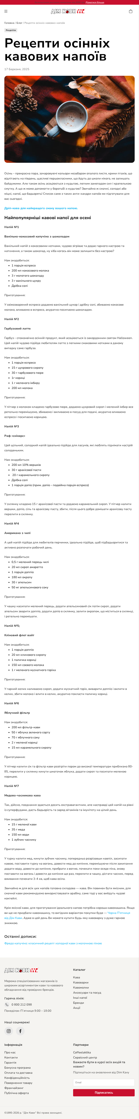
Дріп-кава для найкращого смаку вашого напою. (41, 208)
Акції (76, 1008)
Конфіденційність (17, 1078)
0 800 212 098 (22, 1005)
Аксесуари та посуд (87, 993)
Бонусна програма (17, 1068)
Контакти (11, 1058)
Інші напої (80, 998)
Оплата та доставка (18, 1073)
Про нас (10, 1052)
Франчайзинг (14, 1088)
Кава (76, 977)
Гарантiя (10, 1063)
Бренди (78, 1003)
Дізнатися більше (95, 2)
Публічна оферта (16, 1093)
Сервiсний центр (85, 1058)
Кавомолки (81, 988)
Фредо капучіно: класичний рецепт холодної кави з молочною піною (53, 943)
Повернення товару (18, 1083)
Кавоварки (81, 983)
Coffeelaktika (82, 1052)
